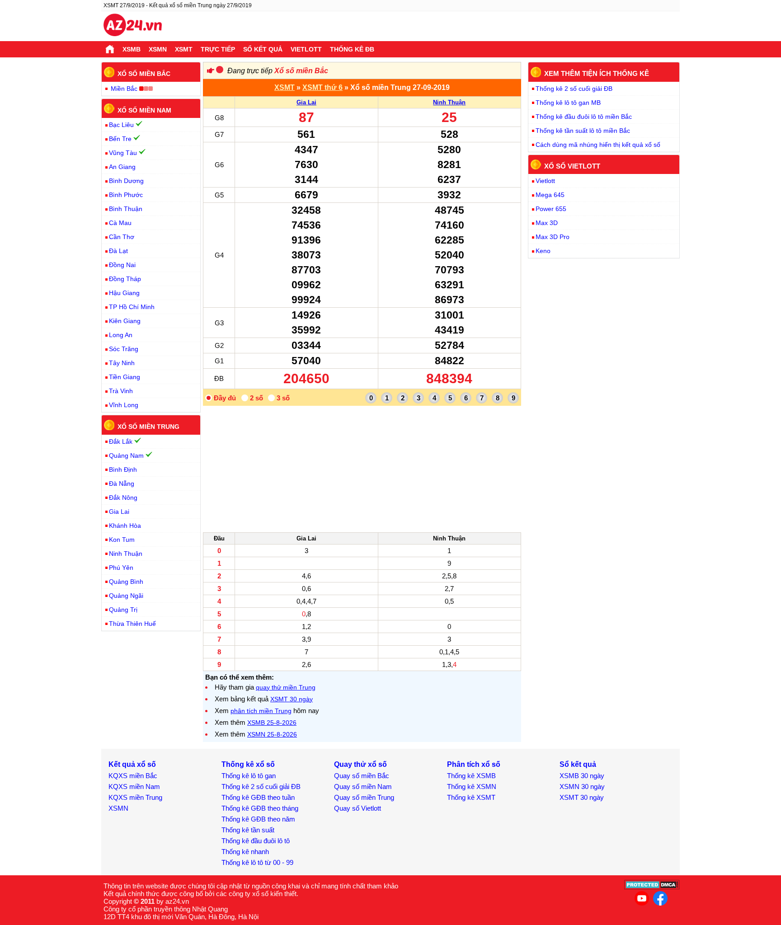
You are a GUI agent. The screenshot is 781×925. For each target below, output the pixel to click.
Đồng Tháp (125, 278)
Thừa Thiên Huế (132, 623)
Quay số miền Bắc (361, 775)
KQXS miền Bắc (132, 775)
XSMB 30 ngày (582, 775)
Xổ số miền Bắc (301, 71)
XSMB (131, 49)
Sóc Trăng (123, 348)
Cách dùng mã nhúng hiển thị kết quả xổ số (598, 144)
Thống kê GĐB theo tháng (259, 808)
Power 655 (551, 208)
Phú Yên (121, 567)
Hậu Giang (124, 292)
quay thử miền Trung (285, 687)
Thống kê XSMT (471, 797)
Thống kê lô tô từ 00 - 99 (257, 862)
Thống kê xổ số (248, 764)
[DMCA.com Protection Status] (652, 887)
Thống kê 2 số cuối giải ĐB (574, 88)
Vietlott (306, 49)
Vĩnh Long (123, 405)
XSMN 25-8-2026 (272, 734)
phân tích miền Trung (261, 710)
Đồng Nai (122, 264)
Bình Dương (126, 180)
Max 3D (547, 222)
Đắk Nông (123, 497)
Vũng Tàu (123, 152)
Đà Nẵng (121, 483)
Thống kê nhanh (245, 851)
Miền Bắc (124, 88)
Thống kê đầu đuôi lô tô (255, 841)
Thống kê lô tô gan (248, 775)
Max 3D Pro (552, 236)
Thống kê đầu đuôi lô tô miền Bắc (584, 116)
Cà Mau (120, 222)
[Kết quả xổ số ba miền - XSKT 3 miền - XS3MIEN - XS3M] (133, 26)
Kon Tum (122, 539)
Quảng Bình (126, 581)
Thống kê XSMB (471, 775)
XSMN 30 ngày (582, 786)
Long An (120, 334)
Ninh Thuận (449, 102)
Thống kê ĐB (352, 49)
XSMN (158, 49)
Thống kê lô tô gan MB (568, 102)
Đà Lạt (118, 250)
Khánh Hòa (125, 525)
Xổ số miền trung (148, 426)
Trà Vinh (121, 390)
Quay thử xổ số (360, 764)
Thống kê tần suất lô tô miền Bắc (583, 130)
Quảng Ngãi (126, 595)
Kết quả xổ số (132, 764)
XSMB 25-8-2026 (271, 722)
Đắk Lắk (120, 441)
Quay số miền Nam (363, 786)
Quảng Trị (123, 609)
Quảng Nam (126, 455)
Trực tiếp (218, 49)
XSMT (184, 49)
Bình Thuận (125, 208)
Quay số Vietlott (357, 808)
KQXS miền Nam (134, 786)
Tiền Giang (124, 376)
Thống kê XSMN (471, 786)
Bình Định (123, 469)
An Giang (122, 166)
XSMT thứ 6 (322, 87)
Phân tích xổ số (473, 764)
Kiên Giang (125, 320)
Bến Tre (120, 138)
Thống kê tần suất (247, 830)
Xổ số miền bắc (144, 73)
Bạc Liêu (121, 124)
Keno (543, 250)
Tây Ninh (122, 362)
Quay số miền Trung (364, 797)
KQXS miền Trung (135, 797)
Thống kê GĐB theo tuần (258, 797)
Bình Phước (126, 194)
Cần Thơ (121, 236)
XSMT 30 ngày (291, 699)
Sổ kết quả (262, 49)
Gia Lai (306, 102)
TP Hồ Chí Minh (132, 306)
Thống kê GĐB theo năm (258, 819)
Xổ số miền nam (144, 109)
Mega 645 (550, 194)
